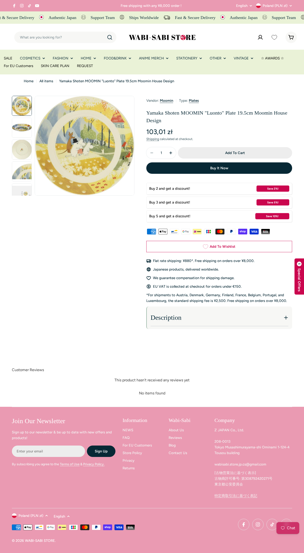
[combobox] (65, 37)
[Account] (260, 37)
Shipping (152, 139)
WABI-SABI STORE (40, 540)
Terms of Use (70, 464)
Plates (194, 100)
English (241, 6)
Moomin (166, 100)
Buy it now (219, 168)
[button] (299, 276)
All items (46, 81)
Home (28, 81)
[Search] (110, 37)
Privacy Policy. (93, 464)
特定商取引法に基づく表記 (235, 496)
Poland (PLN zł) (275, 6)
